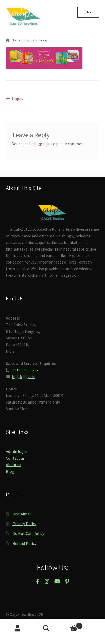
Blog (10, 471)
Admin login (16, 451)
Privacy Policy (24, 523)
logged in (42, 143)
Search (52, 628)
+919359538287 (25, 369)
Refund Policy (24, 543)
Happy (29, 40)
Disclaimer (21, 513)
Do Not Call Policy (28, 533)
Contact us (15, 458)
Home (16, 40)
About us (13, 464)
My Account (17, 628)
